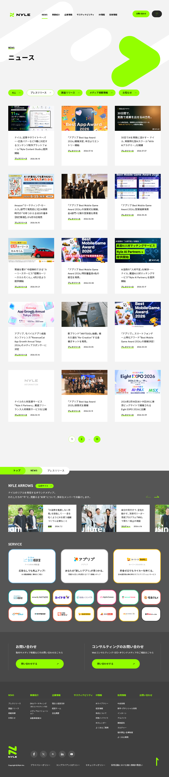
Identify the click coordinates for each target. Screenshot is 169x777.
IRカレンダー (101, 723)
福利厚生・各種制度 (125, 732)
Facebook (34, 754)
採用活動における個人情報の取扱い (127, 765)
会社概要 (55, 713)
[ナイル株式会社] (20, 15)
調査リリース (13, 708)
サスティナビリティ (85, 14)
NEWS (45, 14)
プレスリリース (14, 704)
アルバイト (122, 718)
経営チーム (56, 708)
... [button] (89, 439)
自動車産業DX (35, 718)
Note (52, 754)
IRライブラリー (102, 704)
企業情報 (68, 14)
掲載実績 (12, 713)
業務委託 (121, 723)
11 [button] (97, 439)
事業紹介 (56, 14)
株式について (101, 713)
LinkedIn (62, 754)
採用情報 (113, 14)
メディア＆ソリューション (39, 712)
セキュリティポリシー (95, 765)
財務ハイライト (102, 718)
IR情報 (102, 14)
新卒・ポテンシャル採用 (127, 708)
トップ (17, 470)
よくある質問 (123, 737)
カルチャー (122, 728)
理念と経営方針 (58, 704)
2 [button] (81, 439)
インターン (122, 713)
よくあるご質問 (102, 728)
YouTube (71, 754)
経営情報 (99, 708)
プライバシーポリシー (40, 765)
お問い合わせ (141, 14)
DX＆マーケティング (38, 705)
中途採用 (121, 704)
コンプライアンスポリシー (68, 765)
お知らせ (12, 718)
